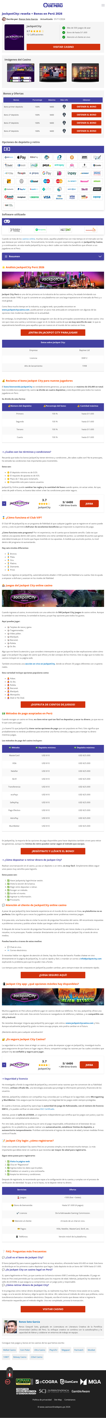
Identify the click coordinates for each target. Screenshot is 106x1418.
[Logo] (53, 5)
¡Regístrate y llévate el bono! (53, 851)
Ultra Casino (39, 1350)
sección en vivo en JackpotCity (40, 663)
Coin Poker (25, 1350)
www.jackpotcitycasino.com (15, 309)
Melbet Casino (9, 1350)
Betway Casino (19, 1357)
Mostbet (91, 1350)
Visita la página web (20, 1161)
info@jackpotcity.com (91, 958)
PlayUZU (53, 1350)
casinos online (28, 238)
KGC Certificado (47, 1109)
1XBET (6, 1357)
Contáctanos (69, 1399)
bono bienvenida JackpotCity (18, 386)
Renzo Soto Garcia (29, 1321)
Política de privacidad (42, 1399)
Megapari (66, 1350)
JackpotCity (44, 507)
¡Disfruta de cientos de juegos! (53, 704)
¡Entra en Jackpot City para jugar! (53, 332)
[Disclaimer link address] (47, 1383)
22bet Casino (36, 1357)
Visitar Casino (63, 46)
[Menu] (103, 6)
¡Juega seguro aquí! (53, 975)
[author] (4, 19)
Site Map (58, 1399)
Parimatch (78, 1350)
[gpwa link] (24, 1384)
